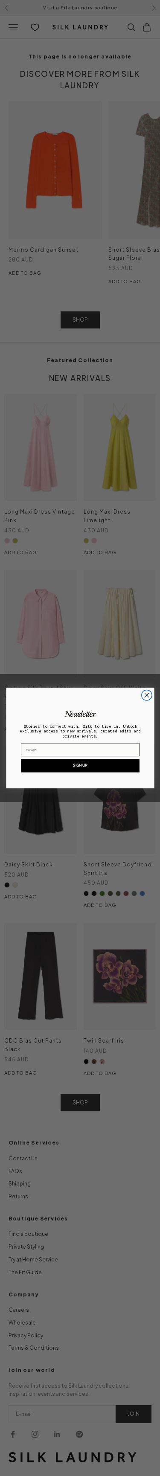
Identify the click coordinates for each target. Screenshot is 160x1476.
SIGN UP (80, 765)
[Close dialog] (146, 695)
